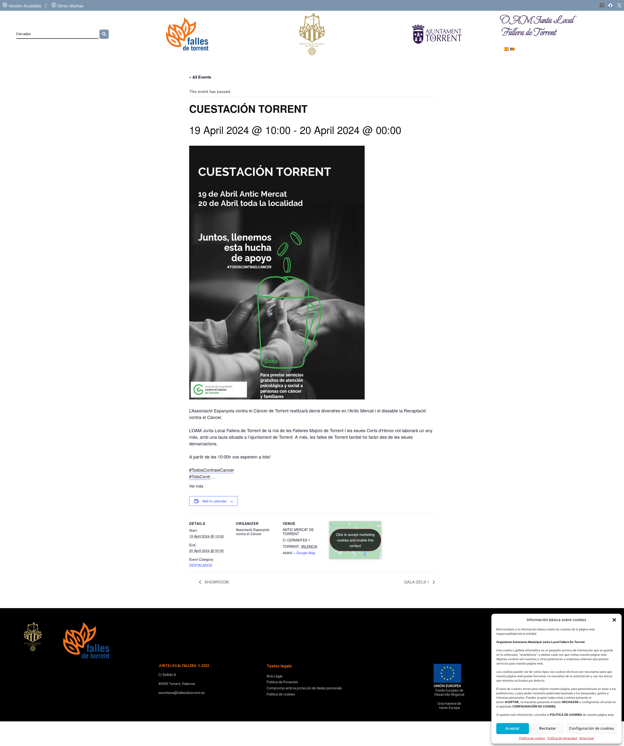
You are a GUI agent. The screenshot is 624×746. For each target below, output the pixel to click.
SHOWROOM (216, 582)
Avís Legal (274, 676)
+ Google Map (304, 552)
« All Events (200, 77)
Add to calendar (214, 501)
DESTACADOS (200, 565)
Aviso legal (586, 738)
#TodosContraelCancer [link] (211, 470)
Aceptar (512, 728)
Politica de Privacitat (282, 682)
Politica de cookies (532, 738)
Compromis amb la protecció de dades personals (304, 688)
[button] (614, 619)
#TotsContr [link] (199, 476)
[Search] (104, 34)
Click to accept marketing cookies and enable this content (355, 540)
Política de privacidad (562, 738)
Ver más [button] (196, 486)
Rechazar (547, 728)
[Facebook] (610, 5)
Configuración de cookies (591, 728)
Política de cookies (281, 694)
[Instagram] (602, 5)
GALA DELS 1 (417, 582)
